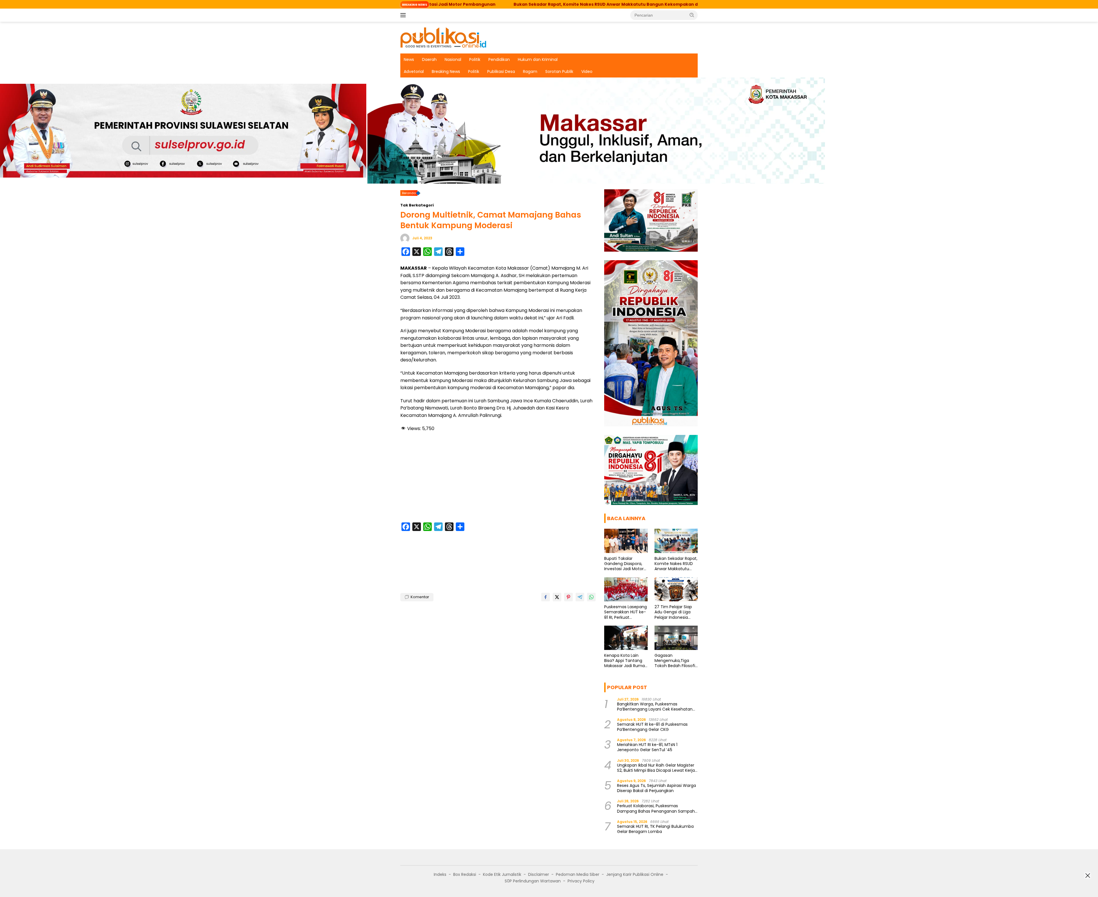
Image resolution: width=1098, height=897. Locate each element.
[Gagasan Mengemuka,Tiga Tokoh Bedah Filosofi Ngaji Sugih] (676, 638)
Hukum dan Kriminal (538, 59)
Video (586, 71)
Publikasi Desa (501, 71)
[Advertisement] (498, 478)
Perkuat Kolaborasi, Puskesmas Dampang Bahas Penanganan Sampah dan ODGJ (656, 808)
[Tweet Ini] (557, 597)
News (409, 59)
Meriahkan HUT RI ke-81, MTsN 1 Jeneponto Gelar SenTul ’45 (647, 747)
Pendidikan (499, 59)
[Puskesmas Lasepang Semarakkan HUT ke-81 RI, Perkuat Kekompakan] (625, 589)
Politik (474, 59)
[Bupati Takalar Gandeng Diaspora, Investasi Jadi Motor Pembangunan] (625, 541)
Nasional (453, 59)
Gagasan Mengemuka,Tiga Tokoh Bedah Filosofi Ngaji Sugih (675, 661)
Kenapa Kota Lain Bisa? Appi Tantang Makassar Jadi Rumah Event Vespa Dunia (625, 661)
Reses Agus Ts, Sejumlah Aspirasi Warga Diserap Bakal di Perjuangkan (656, 788)
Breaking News (446, 71)
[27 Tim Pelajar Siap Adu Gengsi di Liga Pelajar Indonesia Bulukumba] (676, 589)
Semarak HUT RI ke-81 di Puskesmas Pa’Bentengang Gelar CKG (652, 727)
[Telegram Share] (580, 597)
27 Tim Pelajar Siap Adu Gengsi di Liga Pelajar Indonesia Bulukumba (673, 612)
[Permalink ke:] (404, 238)
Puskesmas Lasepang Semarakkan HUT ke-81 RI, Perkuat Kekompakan (625, 612)
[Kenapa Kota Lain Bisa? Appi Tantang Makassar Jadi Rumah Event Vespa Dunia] (625, 638)
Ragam (530, 71)
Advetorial (414, 71)
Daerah (429, 59)
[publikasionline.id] (443, 37)
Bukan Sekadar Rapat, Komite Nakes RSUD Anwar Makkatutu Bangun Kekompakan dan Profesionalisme (554, 4)
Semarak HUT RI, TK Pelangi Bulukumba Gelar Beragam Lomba (655, 829)
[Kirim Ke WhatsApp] (591, 597)
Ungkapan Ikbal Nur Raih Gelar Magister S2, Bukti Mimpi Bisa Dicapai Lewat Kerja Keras (656, 768)
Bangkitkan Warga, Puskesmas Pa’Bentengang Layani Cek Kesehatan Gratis (655, 706)
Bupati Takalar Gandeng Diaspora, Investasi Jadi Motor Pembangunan (624, 564)
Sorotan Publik (559, 71)
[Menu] (404, 15)
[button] (692, 14)
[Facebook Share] (545, 597)
